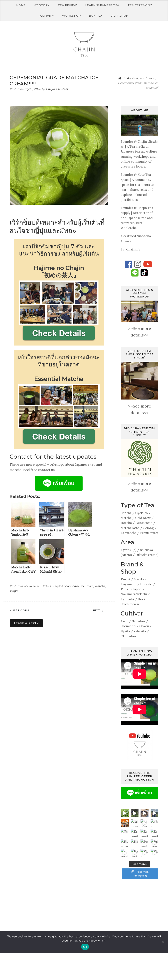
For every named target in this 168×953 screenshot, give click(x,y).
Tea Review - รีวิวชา (37, 586)
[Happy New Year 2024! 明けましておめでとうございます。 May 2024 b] (135, 843)
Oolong (148, 528)
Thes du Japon (131, 589)
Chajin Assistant (57, 89)
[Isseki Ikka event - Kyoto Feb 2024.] (145, 813)
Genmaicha (143, 523)
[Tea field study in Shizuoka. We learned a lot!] (125, 813)
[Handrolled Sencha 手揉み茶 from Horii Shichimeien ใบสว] (125, 843)
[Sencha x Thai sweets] (125, 823)
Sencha (126, 513)
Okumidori (128, 636)
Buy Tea (95, 15)
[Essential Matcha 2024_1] (135, 833)
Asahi (124, 621)
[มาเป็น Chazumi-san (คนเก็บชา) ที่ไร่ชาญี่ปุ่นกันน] (135, 813)
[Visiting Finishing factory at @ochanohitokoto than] (145, 853)
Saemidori (128, 626)
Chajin (142, 142)
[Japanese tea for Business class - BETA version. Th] (135, 823)
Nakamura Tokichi (134, 594)
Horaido (146, 584)
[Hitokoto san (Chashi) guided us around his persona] (135, 853)
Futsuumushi (149, 533)
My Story (42, 5)
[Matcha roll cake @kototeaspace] (145, 823)
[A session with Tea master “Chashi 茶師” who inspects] (125, 853)
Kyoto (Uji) (128, 550)
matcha (100, 586)
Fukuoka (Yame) (146, 555)
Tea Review (67, 5)
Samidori (138, 621)
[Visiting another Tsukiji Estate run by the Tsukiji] (155, 853)
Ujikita (125, 631)
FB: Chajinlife (130, 249)
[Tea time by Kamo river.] (125, 833)
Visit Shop (119, 15)
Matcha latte (130, 528)
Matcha (126, 518)
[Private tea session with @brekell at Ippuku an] (155, 843)
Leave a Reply (26, 623)
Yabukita (140, 631)
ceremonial (71, 586)
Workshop (71, 15)
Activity (47, 15)
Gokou (144, 626)
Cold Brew (143, 518)
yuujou (14, 591)
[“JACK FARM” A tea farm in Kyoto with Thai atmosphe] (155, 813)
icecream (87, 586)
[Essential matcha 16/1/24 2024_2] (145, 833)
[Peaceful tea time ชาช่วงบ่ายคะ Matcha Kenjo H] (145, 843)
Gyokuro (141, 513)
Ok (85, 946)
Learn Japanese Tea (102, 5)
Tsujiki (125, 579)
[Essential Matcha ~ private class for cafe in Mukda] (155, 833)
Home (20, 5)
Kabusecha (128, 533)
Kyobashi (127, 599)
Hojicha (126, 523)
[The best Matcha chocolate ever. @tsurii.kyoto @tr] (155, 823)
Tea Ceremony (140, 5)
